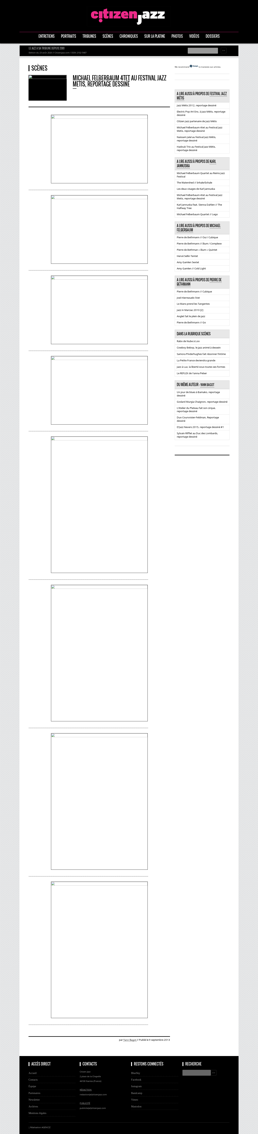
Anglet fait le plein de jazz (191, 316)
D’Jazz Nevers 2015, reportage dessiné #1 (200, 427)
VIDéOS (194, 36)
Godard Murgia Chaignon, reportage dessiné (202, 401)
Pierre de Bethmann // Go (191, 322)
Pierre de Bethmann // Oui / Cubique (197, 237)
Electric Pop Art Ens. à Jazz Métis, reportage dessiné (201, 113)
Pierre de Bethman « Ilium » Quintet (197, 249)
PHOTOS (177, 36)
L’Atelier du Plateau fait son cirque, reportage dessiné (196, 409)
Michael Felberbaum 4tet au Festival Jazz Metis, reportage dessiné (199, 129)
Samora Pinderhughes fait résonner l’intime (201, 354)
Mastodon (136, 1106)
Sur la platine (154, 36)
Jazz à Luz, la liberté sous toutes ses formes (201, 366)
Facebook (136, 1079)
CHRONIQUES (129, 36)
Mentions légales (37, 1113)
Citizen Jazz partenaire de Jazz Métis (197, 121)
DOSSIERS (213, 36)
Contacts (33, 1079)
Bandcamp (136, 1093)
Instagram (136, 1086)
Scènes (108, 36)
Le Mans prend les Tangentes (193, 303)
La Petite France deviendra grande (196, 360)
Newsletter (34, 1099)
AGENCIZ (46, 1127)
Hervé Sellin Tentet (187, 256)
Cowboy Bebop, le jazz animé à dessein (199, 347)
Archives (33, 1106)
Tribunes (89, 36)
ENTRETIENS (47, 36)
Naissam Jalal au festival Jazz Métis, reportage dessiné (196, 138)
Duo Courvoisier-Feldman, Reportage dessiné (198, 419)
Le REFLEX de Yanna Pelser (192, 373)
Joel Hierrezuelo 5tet (188, 297)
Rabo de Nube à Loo (188, 341)
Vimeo (134, 1099)
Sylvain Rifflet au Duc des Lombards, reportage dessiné (197, 435)
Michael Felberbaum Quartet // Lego (197, 214)
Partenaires (34, 1093)
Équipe (32, 1086)
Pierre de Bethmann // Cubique (194, 291)
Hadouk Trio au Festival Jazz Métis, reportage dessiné (196, 148)
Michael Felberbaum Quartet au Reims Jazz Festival (201, 174)
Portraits (68, 36)
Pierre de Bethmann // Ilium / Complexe (199, 243)
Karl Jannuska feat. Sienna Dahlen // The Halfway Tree (199, 206)
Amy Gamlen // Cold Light (191, 268)
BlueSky (135, 1073)
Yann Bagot (130, 1039)
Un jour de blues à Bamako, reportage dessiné (198, 393)
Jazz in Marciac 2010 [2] (190, 310)
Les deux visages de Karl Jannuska (196, 188)
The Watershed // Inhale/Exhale (194, 182)
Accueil (33, 1073)
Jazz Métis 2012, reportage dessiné (196, 105)
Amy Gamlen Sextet (188, 262)
